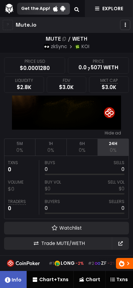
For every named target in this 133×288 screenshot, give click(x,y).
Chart (93, 279)
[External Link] (120, 243)
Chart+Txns (54, 279)
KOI (85, 46)
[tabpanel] (66, 187)
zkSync (59, 46)
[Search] (77, 8)
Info (16, 279)
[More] (125, 25)
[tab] (19, 147)
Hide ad (113, 133)
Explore (112, 8)
